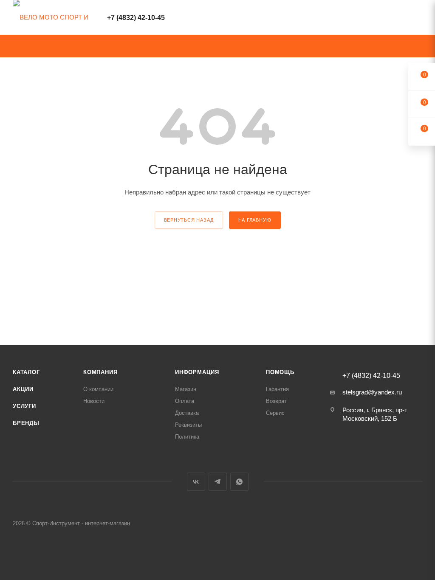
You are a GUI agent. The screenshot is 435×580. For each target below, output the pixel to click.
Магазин (185, 389)
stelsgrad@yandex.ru (372, 392)
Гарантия (277, 389)
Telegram (218, 482)
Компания (100, 372)
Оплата (184, 401)
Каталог (26, 372)
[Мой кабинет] (418, 19)
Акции (23, 389)
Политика (187, 437)
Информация (197, 372)
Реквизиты (188, 425)
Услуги (24, 406)
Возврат (276, 401)
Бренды (26, 423)
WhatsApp (239, 482)
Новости (94, 401)
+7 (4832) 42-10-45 (136, 17)
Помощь (280, 372)
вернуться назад (189, 219)
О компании (98, 389)
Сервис (275, 413)
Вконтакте (196, 482)
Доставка (187, 413)
